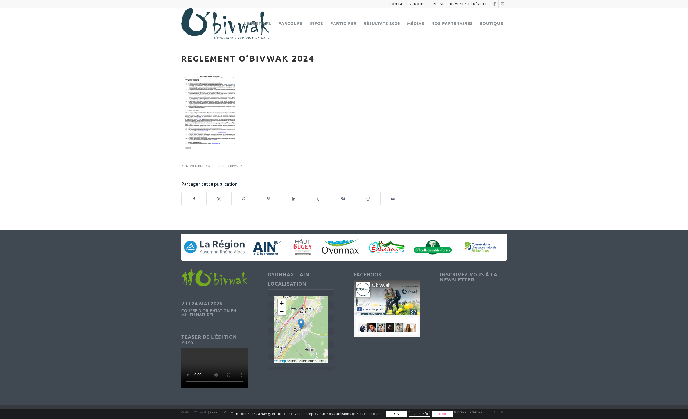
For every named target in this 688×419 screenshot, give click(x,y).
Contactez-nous (407, 4)
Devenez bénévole (469, 4)
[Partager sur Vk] (343, 198)
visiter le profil (373, 309)
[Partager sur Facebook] (194, 198)
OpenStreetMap (274, 360)
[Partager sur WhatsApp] (244, 198)
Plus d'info (419, 413)
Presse (438, 4)
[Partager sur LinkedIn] (293, 198)
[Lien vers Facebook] (494, 4)
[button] (301, 324)
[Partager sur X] (219, 198)
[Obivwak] (225, 23)
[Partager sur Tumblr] (318, 198)
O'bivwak (235, 165)
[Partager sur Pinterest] (268, 198)
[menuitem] (407, 4)
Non (442, 413)
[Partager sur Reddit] (368, 198)
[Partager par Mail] (393, 198)
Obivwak (381, 285)
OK (396, 413)
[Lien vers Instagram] (503, 4)
